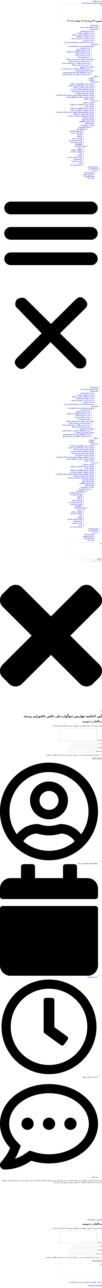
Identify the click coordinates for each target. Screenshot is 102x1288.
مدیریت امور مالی (84, 57)
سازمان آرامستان (88, 117)
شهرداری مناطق (88, 102)
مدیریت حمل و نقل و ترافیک (81, 65)
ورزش (80, 148)
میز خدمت (94, 100)
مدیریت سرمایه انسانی (82, 53)
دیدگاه (99, 740)
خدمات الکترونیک (84, 127)
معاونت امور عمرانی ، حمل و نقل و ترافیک (80, 59)
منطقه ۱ (91, 78)
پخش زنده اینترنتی (76, 142)
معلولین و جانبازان (76, 151)
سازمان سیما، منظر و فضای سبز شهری (81, 116)
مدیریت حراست (88, 40)
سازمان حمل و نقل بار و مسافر (83, 87)
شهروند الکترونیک (80, 146)
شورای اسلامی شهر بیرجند (89, 27)
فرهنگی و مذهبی (76, 149)
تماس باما (91, 178)
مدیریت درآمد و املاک (83, 50)
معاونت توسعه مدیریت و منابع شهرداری (81, 46)
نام (100, 744)
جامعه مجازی (77, 159)
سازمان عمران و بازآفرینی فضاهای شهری (80, 97)
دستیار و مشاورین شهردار (85, 33)
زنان (80, 153)
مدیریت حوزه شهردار (87, 31)
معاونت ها (94, 44)
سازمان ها (94, 82)
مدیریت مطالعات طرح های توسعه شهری (76, 72)
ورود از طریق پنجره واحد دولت (92, 3)
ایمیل (99, 747)
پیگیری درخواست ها (87, 125)
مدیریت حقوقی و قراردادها (85, 36)
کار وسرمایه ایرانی (76, 165)
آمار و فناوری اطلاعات (86, 121)
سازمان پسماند (89, 99)
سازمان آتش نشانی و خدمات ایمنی (82, 91)
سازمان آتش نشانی (87, 119)
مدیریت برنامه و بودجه (82, 55)
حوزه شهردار (93, 29)
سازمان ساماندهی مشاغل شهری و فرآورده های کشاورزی (75, 95)
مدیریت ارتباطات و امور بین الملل (83, 34)
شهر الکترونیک (81, 129)
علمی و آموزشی (76, 161)
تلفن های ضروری (76, 133)
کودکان (79, 155)
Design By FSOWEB (95, 1285)
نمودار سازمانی (89, 172)
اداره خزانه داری (84, 48)
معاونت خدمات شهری (86, 66)
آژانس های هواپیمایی (75, 131)
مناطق (96, 76)
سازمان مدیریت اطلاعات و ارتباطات (82, 83)
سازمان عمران (89, 106)
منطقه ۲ (91, 80)
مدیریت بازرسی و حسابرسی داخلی (82, 38)
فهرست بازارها (77, 138)
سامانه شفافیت (93, 166)
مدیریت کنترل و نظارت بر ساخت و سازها (76, 74)
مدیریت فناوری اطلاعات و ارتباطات (78, 51)
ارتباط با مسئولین (88, 174)
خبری (80, 163)
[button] (51, 282)
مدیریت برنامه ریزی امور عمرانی (79, 61)
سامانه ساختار (89, 123)
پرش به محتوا (97, 1)
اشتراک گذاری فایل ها (75, 157)
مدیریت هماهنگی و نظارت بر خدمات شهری (76, 68)
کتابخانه (79, 134)
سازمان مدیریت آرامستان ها (84, 93)
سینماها (79, 136)
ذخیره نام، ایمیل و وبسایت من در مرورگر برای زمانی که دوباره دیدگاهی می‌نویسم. (73, 755)
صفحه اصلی (94, 25)
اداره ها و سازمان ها (75, 140)
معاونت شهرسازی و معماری (84, 70)
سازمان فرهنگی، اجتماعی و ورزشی (82, 89)
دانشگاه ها (78, 144)
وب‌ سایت (99, 751)
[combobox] (93, 561)
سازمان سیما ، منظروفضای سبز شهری (81, 85)
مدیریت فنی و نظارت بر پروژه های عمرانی (76, 63)
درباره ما (95, 170)
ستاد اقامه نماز (93, 168)
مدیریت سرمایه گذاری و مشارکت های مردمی (79, 42)
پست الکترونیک (89, 176)
